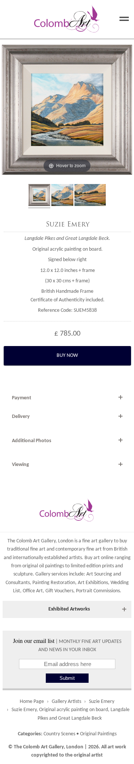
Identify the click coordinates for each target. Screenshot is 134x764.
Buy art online (99, 558)
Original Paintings (98, 734)
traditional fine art (26, 549)
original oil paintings (43, 566)
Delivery (21, 416)
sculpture (23, 574)
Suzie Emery (67, 224)
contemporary (70, 549)
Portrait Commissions (98, 591)
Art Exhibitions (93, 583)
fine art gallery (97, 541)
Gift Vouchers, (60, 591)
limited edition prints (92, 566)
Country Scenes (59, 734)
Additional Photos (31, 441)
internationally (28, 558)
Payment (21, 398)
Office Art (33, 591)
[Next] (128, 109)
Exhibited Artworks (69, 609)
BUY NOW (67, 355)
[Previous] (6, 109)
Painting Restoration (53, 583)
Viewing (20, 464)
